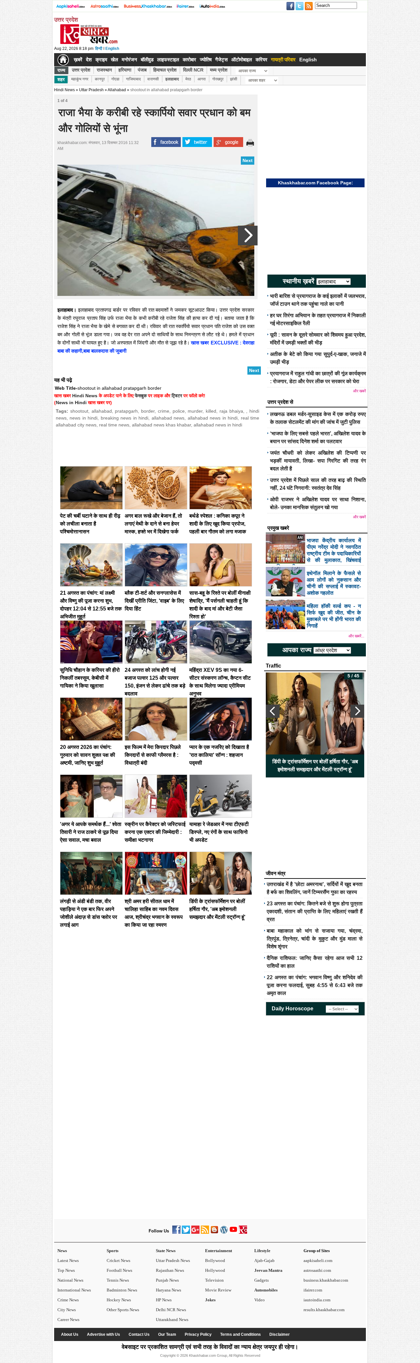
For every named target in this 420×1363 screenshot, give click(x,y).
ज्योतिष (206, 59)
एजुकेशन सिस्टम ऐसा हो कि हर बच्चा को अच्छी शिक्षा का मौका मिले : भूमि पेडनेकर (315, 765)
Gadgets (261, 1280)
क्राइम (101, 59)
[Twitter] (186, 1232)
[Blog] (214, 1232)
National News (70, 1280)
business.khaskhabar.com (326, 1280)
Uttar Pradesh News (173, 1260)
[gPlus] (195, 1232)
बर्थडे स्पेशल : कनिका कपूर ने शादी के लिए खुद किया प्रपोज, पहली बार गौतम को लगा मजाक (217, 523)
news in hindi (83, 418)
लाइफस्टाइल (168, 59)
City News (66, 1309)
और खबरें (359, 391)
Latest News (68, 1260)
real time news (114, 424)
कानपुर (100, 79)
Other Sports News (123, 1309)
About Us (69, 1334)
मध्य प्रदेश (218, 69)
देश (89, 59)
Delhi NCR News (171, 1309)
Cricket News (118, 1260)
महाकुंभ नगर (79, 79)
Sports (112, 1250)
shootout (79, 411)
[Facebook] (176, 1232)
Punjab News (167, 1280)
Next (247, 160)
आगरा (202, 79)
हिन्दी (98, 48)
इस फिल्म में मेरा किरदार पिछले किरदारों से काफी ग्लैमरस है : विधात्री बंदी (153, 755)
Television (214, 1280)
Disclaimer (279, 1334)
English (112, 48)
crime (163, 411)
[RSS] (205, 1232)
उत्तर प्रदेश (81, 69)
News (62, 1250)
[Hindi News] (88, 42)
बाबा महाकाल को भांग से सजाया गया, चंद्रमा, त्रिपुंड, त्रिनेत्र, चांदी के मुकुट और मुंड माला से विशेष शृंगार (315, 938)
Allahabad (117, 90)
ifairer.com (313, 1290)
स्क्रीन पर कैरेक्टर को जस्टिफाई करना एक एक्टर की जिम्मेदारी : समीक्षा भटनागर (155, 832)
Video (259, 1299)
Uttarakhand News (172, 1319)
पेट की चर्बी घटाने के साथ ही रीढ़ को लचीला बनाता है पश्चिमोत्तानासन (90, 523)
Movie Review (218, 1290)
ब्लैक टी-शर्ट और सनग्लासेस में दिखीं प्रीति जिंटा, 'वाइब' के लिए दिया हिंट (154, 600)
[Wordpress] (224, 1232)
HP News (164, 1299)
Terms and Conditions (240, 1334)
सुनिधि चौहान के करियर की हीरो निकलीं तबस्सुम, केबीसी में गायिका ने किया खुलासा (90, 678)
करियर (261, 59)
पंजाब (142, 69)
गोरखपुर (217, 79)
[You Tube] (233, 1232)
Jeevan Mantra (268, 1270)
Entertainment (218, 1250)
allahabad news (168, 418)
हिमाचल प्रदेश (165, 69)
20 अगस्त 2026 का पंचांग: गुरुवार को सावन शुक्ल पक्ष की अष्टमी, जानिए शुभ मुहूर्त (87, 755)
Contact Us (139, 1334)
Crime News (68, 1299)
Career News (68, 1319)
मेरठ (188, 79)
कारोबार (189, 59)
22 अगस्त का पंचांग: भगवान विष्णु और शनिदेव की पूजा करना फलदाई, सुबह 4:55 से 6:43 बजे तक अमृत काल (315, 985)
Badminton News (122, 1290)
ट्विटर (177, 395)
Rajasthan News (170, 1270)
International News (74, 1290)
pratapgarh (126, 411)
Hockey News (119, 1299)
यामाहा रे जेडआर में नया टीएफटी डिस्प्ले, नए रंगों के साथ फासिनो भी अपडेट (219, 832)
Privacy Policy (198, 1334)
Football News (119, 1270)
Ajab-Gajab (264, 1260)
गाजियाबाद (133, 79)
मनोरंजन (129, 59)
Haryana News (168, 1290)
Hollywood (215, 1270)
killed (211, 411)
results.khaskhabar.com (324, 1309)
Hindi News (64, 90)
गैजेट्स (221, 59)
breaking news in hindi (124, 418)
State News (166, 1250)
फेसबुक (141, 395)
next (357, 711)
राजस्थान (104, 69)
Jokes (210, 1299)
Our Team (167, 1334)
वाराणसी (153, 79)
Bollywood (215, 1260)
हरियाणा (124, 69)
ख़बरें (78, 59)
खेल (114, 59)
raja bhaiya (231, 411)
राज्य (61, 70)
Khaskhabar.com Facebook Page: (315, 182)
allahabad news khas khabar (161, 424)
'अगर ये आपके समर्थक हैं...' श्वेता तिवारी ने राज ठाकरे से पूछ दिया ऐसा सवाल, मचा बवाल (90, 832)
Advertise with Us (103, 1334)
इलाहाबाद (172, 79)
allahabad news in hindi (213, 418)
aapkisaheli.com (318, 1260)
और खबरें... (356, 636)
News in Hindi (71, 402)
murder (195, 411)
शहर (61, 79)
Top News (66, 1270)
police (179, 411)
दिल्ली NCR (193, 69)
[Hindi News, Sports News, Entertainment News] (63, 59)
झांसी (233, 79)
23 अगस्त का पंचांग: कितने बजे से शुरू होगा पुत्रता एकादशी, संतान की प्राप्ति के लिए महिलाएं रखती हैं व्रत (315, 911)
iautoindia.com (317, 1299)
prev (273, 711)
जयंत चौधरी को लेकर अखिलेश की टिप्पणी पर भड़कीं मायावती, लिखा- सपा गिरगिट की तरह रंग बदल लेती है (318, 460)
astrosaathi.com (317, 1270)
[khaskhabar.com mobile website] (243, 1232)
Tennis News (118, 1280)
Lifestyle (262, 1250)
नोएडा (115, 79)
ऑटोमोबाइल (241, 59)
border (148, 411)
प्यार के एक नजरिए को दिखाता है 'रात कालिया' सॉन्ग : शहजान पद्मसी (219, 755)
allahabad (102, 411)
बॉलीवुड (147, 59)
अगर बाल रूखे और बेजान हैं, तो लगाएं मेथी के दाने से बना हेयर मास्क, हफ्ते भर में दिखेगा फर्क (153, 523)
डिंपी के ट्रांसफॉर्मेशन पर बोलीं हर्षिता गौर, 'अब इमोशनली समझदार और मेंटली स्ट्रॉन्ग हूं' (217, 909)
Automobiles (266, 1290)
